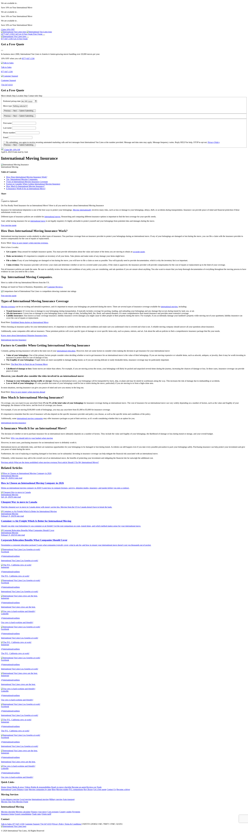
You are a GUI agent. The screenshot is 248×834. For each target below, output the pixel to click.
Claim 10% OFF (8, 29)
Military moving (55, 799)
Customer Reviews (55, 287)
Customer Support (38, 824)
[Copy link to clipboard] (2, 199)
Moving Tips (6, 802)
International (6, 789)
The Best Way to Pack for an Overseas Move (29, 364)
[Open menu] (44, 34)
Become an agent (79, 787)
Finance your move (39, 812)
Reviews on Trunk (94, 787)
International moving (40, 799)
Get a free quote (99, 789)
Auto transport (69, 799)
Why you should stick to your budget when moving (32, 438)
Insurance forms (7, 814)
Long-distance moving (10, 799)
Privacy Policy (213, 142)
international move (37, 221)
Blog (54, 789)
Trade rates (36, 814)
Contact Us (111, 789)
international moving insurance (13, 423)
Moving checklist (8, 812)
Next (15, 111)
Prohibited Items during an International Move (29, 322)
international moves (52, 216)
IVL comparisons (76, 789)
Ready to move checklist (61, 787)
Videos (27, 787)
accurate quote (139, 252)
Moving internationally (82, 210)
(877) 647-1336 (28, 58)
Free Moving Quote (20, 802)
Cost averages (53, 812)
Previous (7, 111)
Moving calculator (23, 812)
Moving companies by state (40, 789)
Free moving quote (8, 225)
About (9, 787)
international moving (169, 307)
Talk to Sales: (12, 824)
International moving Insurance (13, 340)
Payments (76, 812)
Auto (26, 789)
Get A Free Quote (20, 39)
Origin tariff (46, 814)
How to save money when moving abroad (28, 392)
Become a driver (123, 789)
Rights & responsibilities (41, 787)
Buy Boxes (88, 789)
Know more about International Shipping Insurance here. (24, 335)
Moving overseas (8, 307)
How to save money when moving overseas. (30, 243)
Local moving (25, 799)
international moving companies (30, 418)
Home (3, 787)
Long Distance (18, 789)
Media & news (18, 787)
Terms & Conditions (73, 824)
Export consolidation (23, 814)
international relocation (66, 351)
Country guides (65, 812)
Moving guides (62, 789)
